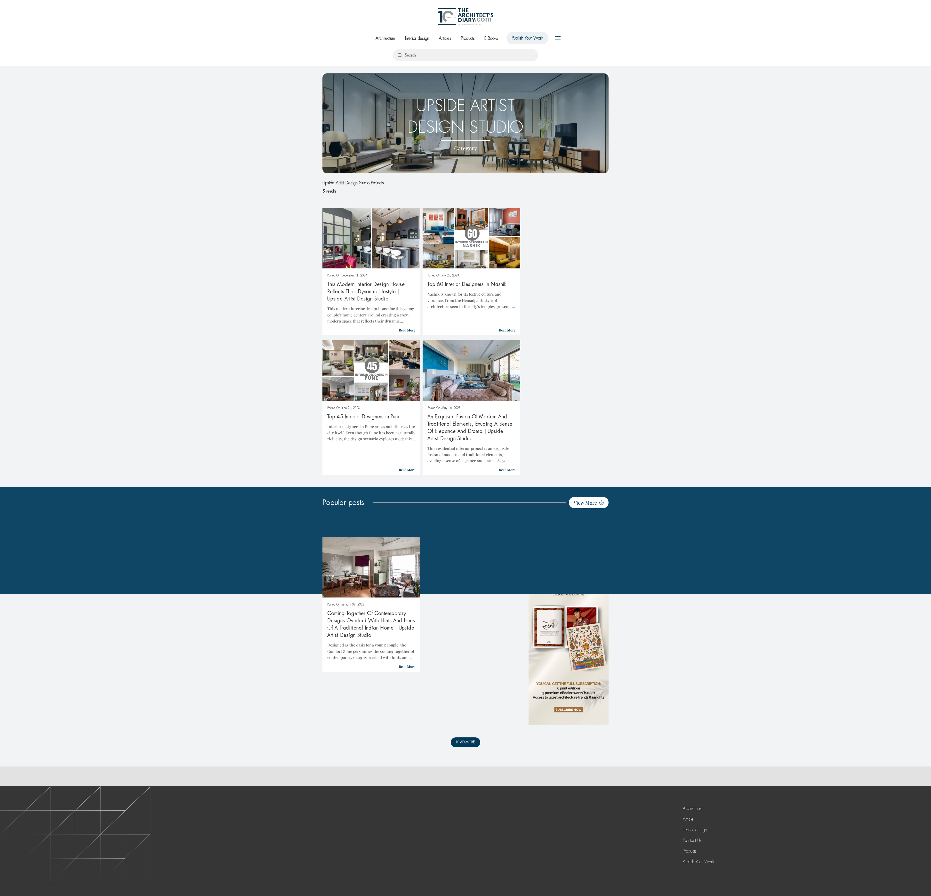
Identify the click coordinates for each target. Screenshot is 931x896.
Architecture (385, 38)
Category (465, 148)
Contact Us (692, 840)
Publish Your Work (527, 38)
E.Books (491, 38)
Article (688, 819)
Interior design (417, 38)
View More (585, 502)
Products (468, 38)
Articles (445, 38)
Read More (407, 330)
